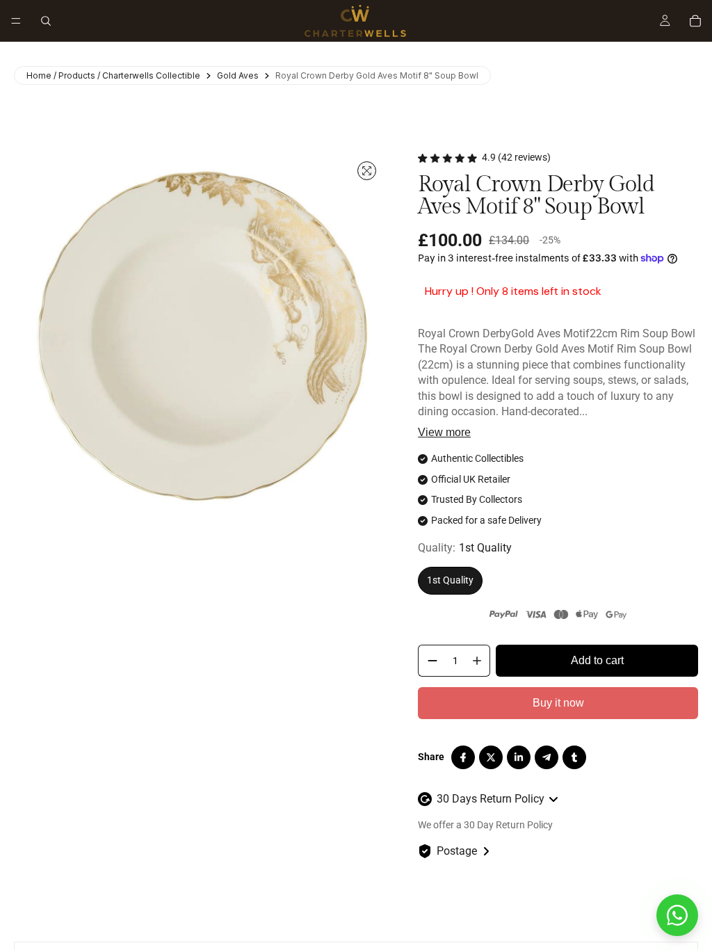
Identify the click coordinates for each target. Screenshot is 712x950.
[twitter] (491, 757)
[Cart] (695, 21)
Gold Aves (238, 75)
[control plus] (479, 661)
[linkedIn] (519, 757)
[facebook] (463, 757)
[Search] (46, 21)
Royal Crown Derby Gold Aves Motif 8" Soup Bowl (376, 75)
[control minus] (430, 661)
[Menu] (16, 21)
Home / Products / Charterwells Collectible (113, 75)
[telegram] (546, 757)
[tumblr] (574, 757)
